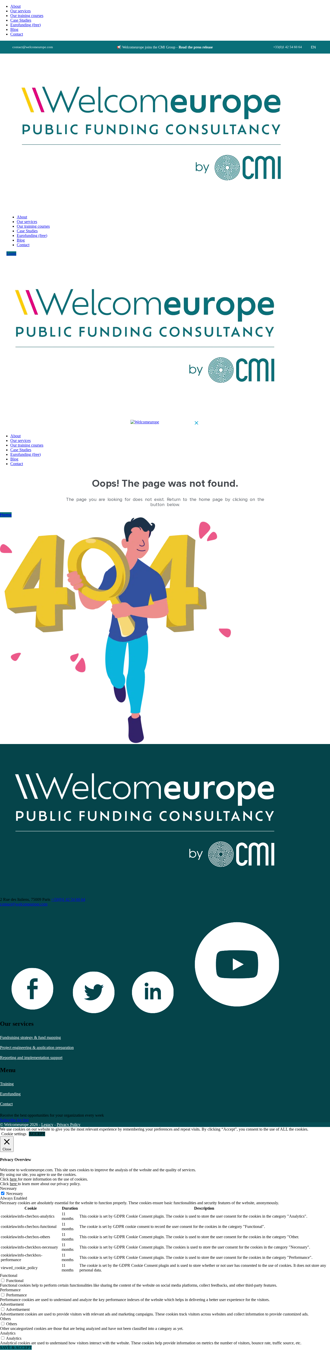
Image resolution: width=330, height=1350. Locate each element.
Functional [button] (8, 1275)
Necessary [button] (8, 1188)
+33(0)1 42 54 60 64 (68, 899)
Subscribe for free (14, 1120)
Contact (6, 1104)
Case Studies (20, 20)
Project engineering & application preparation (37, 1047)
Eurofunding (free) (25, 25)
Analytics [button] (7, 1333)
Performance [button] (10, 1290)
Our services (20, 11)
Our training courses (26, 15)
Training (7, 1084)
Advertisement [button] (12, 1304)
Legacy (47, 1124)
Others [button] (5, 1319)
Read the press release (196, 47)
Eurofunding (10, 1094)
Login (11, 253)
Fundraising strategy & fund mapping (30, 1037)
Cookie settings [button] (13, 1134)
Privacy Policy (68, 1124)
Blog (14, 29)
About (15, 6)
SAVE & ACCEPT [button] (16, 1347)
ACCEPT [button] (37, 1134)
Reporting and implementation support (31, 1057)
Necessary (14, 1193)
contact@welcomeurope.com (23, 904)
